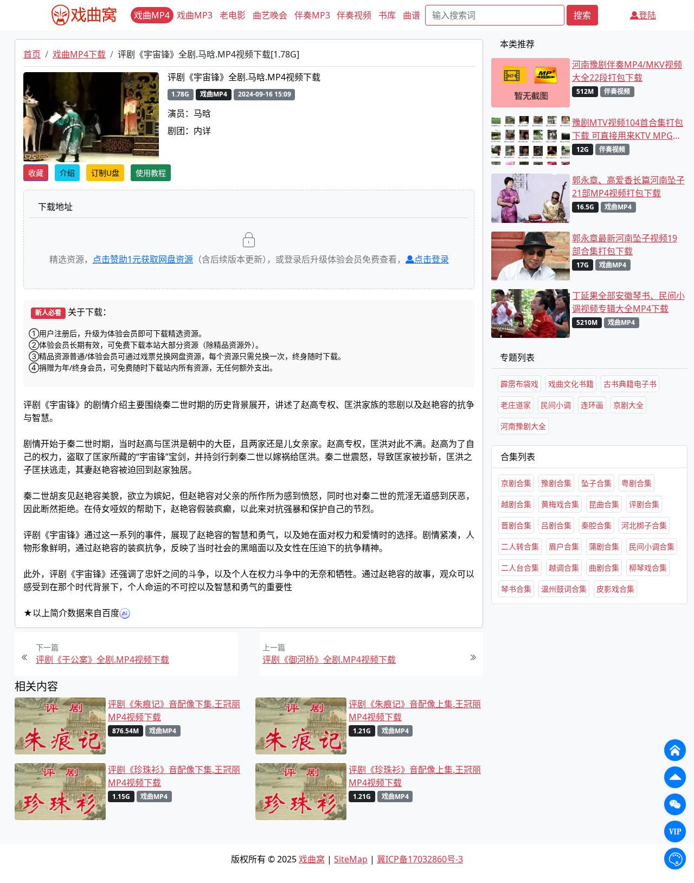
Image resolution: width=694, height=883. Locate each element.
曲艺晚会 (270, 15)
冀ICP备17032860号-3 (420, 859)
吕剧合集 (556, 525)
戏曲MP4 (152, 15)
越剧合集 (516, 504)
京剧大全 (628, 405)
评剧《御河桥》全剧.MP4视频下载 (329, 660)
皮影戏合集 (615, 589)
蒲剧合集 (604, 546)
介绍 (67, 173)
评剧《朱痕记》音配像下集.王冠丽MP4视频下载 (174, 710)
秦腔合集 (596, 525)
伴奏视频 (354, 15)
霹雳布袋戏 (519, 384)
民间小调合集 (651, 546)
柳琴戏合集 (648, 567)
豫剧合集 (556, 483)
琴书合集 (516, 589)
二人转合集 (520, 546)
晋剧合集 (516, 525)
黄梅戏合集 (560, 504)
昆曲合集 (604, 504)
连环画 (592, 405)
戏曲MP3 (195, 15)
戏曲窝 (312, 859)
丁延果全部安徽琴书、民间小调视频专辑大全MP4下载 (628, 302)
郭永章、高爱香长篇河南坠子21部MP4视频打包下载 (628, 186)
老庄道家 (515, 405)
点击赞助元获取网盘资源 (143, 259)
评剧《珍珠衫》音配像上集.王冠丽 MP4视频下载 (415, 776)
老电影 (233, 15)
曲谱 (411, 15)
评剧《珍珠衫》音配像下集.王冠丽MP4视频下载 (174, 776)
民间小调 (556, 405)
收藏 (35, 173)
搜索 (582, 15)
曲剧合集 (604, 567)
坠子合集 (596, 483)
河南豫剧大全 (523, 426)
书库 (387, 15)
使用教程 (151, 173)
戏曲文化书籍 (571, 384)
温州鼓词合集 (564, 589)
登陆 (647, 15)
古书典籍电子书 (630, 384)
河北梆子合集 (644, 525)
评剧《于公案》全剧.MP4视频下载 (102, 660)
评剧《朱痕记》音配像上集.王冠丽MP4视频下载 (415, 710)
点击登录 (431, 259)
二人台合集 (520, 567)
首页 (32, 54)
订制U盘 (105, 173)
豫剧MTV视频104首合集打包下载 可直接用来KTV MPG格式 (627, 129)
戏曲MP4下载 (79, 54)
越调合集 (564, 567)
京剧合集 (516, 483)
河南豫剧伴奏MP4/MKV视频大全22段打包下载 (627, 71)
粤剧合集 (636, 483)
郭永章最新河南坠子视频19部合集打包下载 (624, 244)
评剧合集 (644, 504)
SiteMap (351, 859)
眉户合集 (564, 546)
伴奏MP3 (312, 15)
